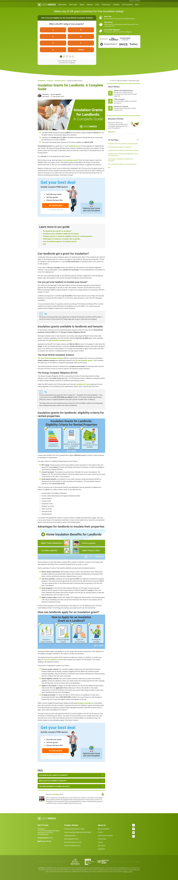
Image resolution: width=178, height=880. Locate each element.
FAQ (44, 244)
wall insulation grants (85, 360)
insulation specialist (85, 703)
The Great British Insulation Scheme (50, 358)
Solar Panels (62, 4)
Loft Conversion (127, 4)
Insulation (116, 4)
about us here (128, 871)
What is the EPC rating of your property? (66, 24)
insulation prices (74, 146)
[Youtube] (133, 832)
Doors (97, 4)
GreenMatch (41, 80)
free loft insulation (50, 659)
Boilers (82, 4)
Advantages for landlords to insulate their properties (61, 239)
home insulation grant (70, 160)
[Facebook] (133, 825)
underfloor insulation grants (61, 340)
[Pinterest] (133, 836)
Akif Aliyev (56, 794)
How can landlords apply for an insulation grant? (60, 241)
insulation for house (83, 384)
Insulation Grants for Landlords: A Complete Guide (123, 143)
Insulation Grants (60, 80)
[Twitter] (133, 829)
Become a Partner (135, 1)
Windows (90, 4)
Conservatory (106, 4)
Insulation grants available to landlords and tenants (61, 234)
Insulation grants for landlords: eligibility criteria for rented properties (67, 236)
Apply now (111, 132)
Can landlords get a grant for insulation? (57, 231)
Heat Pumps (73, 4)
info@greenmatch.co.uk (45, 838)
